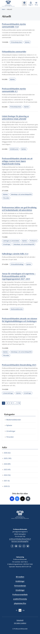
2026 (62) (7, 453)
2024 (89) (7, 464)
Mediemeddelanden (17, 309)
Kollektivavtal (14, 149)
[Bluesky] (27, 546)
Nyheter (27, 42)
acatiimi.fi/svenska (20, 599)
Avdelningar (20, 581)
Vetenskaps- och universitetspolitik (21, 194)
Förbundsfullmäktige (17, 264)
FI (16, 610)
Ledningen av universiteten (11, 241)
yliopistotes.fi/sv (20, 603)
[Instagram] (23, 546)
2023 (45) (7, 469)
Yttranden (6, 198)
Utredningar (6, 244)
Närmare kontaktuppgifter (20, 541)
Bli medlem (20, 577)
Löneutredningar (8, 393)
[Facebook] (12, 546)
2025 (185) (7, 458)
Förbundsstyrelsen (16, 42)
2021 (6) (7, 481)
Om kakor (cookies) (20, 623)
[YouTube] (16, 546)
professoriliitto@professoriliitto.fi (20, 539)
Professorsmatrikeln (20, 594)
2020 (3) (7, 486)
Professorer (33, 241)
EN (23, 610)
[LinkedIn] (20, 546)
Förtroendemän (20, 586)
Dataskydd (20, 620)
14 (19, 403)
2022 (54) (7, 475)
